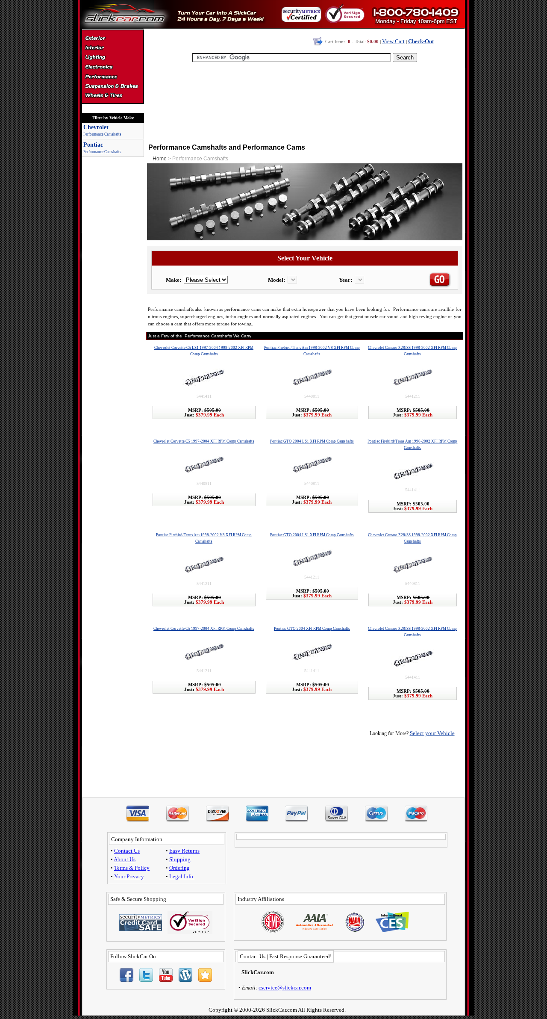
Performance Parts (112, 77)
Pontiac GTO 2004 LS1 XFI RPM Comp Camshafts (312, 441)
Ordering (179, 868)
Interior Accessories (112, 48)
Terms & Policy (132, 868)
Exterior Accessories (112, 39)
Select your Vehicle (432, 733)
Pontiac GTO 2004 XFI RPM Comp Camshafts (312, 628)
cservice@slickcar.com (285, 987)
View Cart (393, 41)
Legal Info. (181, 876)
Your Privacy (129, 876)
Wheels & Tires (112, 95)
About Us (124, 859)
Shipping (180, 859)
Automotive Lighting (112, 58)
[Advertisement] (304, 102)
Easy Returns (184, 851)
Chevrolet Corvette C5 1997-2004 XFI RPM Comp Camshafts (203, 441)
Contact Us (127, 851)
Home (160, 159)
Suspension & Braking (112, 86)
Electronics (112, 67)
